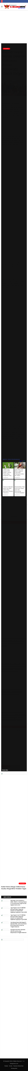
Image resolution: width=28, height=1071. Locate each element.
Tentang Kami (14, 1068)
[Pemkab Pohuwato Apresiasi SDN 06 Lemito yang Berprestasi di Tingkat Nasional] (5, 932)
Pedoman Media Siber (18, 1066)
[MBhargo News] (15, 6)
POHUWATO (6, 48)
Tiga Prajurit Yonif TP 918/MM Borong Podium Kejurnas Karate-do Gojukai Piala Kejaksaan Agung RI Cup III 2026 (19, 910)
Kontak (10, 1066)
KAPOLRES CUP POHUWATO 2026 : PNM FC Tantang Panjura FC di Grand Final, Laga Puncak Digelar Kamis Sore (19, 903)
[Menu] (2, 7)
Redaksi (6, 1066)
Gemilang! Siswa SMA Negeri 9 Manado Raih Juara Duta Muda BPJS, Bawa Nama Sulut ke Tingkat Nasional (19, 925)
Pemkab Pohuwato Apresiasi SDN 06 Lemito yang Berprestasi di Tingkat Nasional (18, 931)
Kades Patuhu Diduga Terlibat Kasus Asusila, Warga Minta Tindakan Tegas (13, 888)
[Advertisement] (14, 27)
